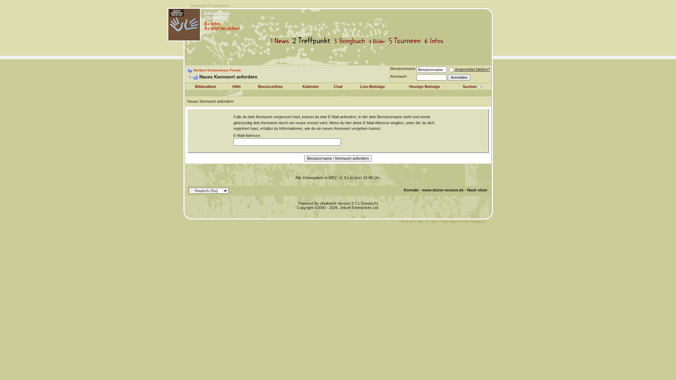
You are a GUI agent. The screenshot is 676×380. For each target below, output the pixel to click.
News (281, 41)
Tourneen (406, 41)
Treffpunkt (312, 41)
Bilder (378, 41)
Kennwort (398, 76)
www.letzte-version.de (443, 190)
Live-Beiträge (372, 86)
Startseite (198, 5)
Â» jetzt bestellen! (222, 28)
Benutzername (402, 68)
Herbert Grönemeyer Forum (217, 70)
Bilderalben (205, 86)
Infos (435, 41)
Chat (338, 86)
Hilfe (236, 86)
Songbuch (350, 41)
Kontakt (411, 190)
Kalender (310, 86)
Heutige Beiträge (424, 86)
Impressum (220, 5)
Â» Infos (212, 23)
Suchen (470, 86)
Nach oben (477, 190)
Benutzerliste (270, 86)
